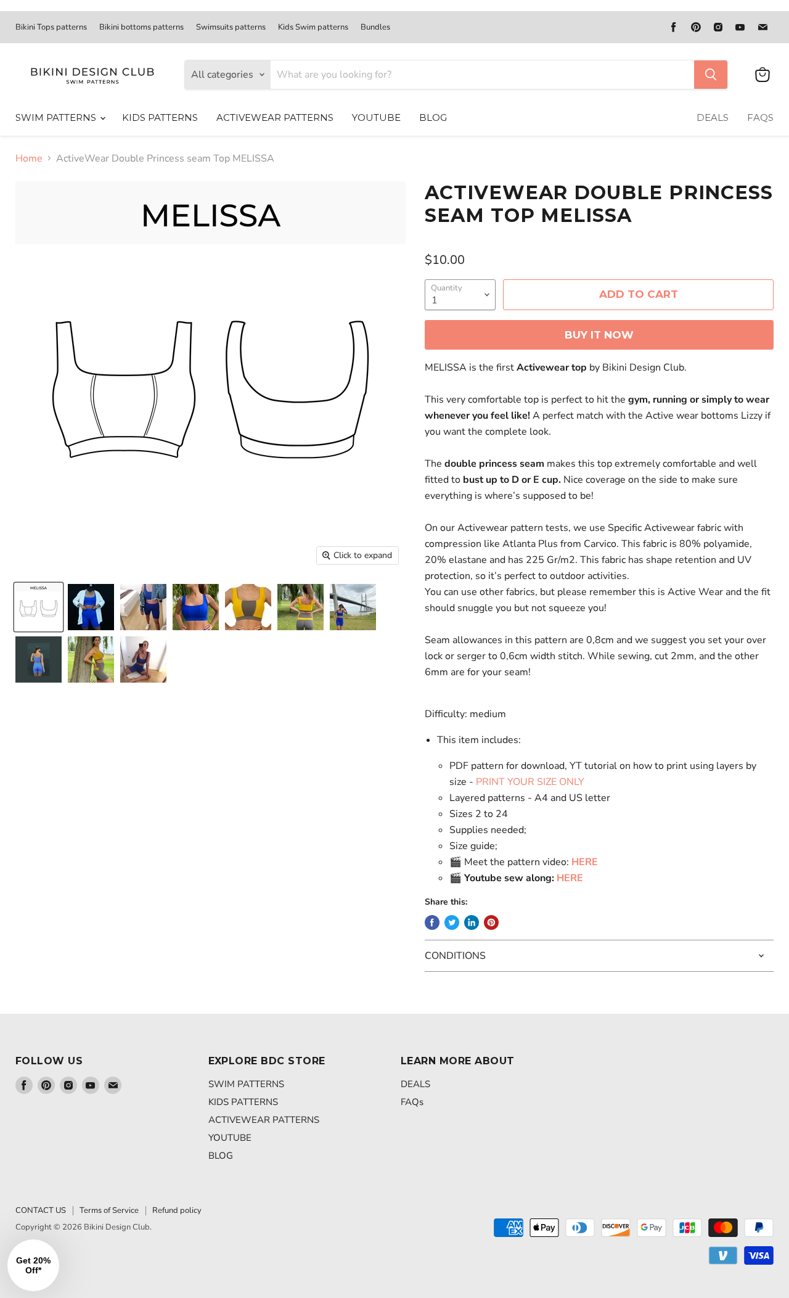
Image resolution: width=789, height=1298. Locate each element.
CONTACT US (40, 1210)
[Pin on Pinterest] (491, 922)
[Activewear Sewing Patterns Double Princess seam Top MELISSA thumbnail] (38, 607)
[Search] (710, 74)
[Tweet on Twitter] (451, 922)
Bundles (375, 27)
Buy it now (599, 335)
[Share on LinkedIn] (471, 922)
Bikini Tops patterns (51, 27)
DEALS (713, 117)
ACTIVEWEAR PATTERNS (274, 117)
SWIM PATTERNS (57, 117)
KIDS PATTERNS (160, 117)
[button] (33, 1265)
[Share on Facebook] (432, 922)
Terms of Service (109, 1210)
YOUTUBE (376, 117)
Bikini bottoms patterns (141, 27)
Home (29, 158)
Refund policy (177, 1210)
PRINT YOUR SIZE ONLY (530, 782)
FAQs (760, 117)
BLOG (433, 117)
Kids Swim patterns (313, 27)
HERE (570, 878)
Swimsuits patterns (231, 27)
